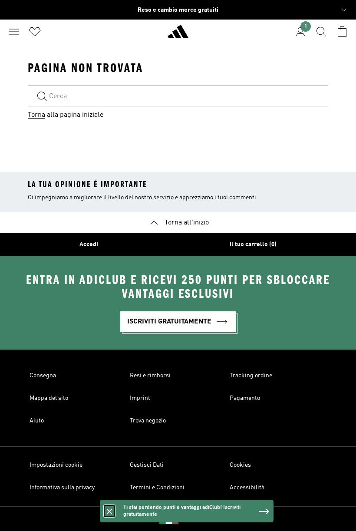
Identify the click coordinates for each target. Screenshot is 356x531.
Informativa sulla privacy (62, 488)
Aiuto (37, 421)
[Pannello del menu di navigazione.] (13, 31)
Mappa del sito (49, 398)
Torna (36, 115)
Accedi (88, 244)
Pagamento (245, 398)
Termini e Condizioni (157, 488)
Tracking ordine (251, 376)
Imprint (140, 398)
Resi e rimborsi (150, 376)
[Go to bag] (342, 31)
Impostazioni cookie (56, 465)
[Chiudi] (109, 511)
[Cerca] (321, 31)
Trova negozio (148, 421)
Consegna (43, 376)
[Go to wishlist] (34, 31)
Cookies (240, 465)
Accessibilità (247, 488)
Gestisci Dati (147, 465)
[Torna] (178, 35)
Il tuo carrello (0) (253, 244)
